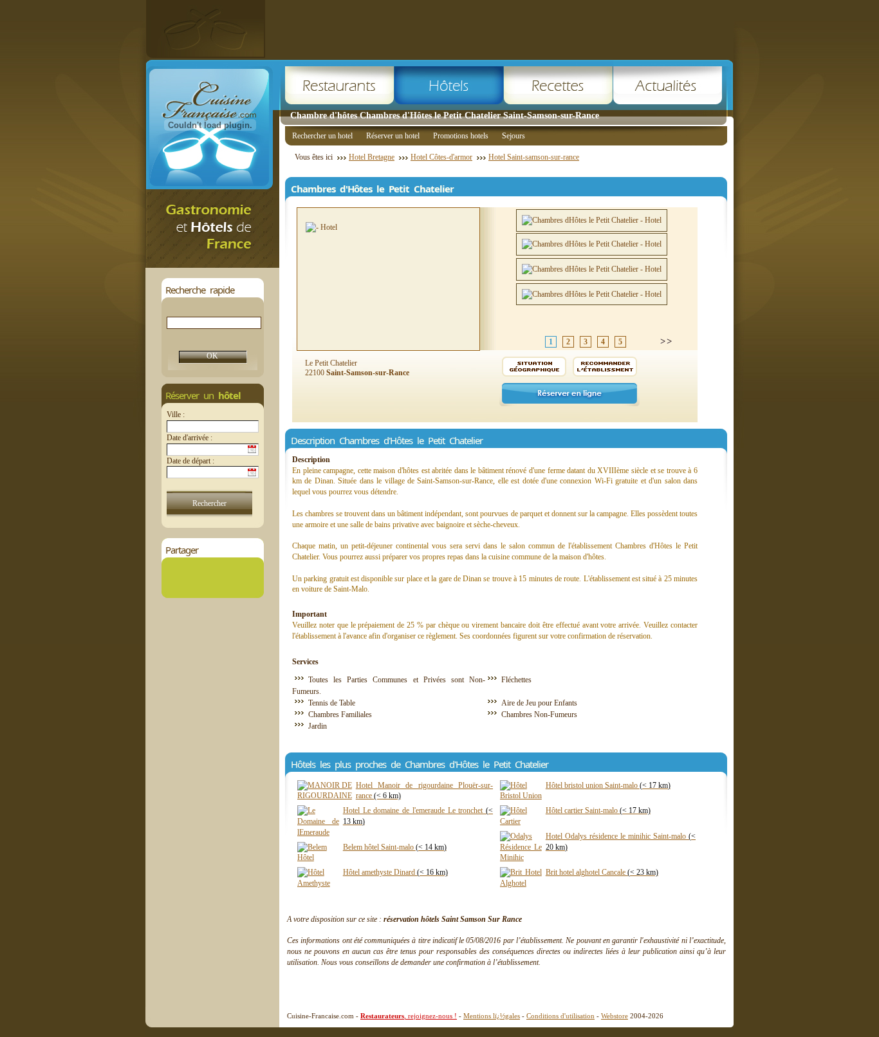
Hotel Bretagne (371, 157)
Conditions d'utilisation (560, 1016)
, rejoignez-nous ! (408, 1016)
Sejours (513, 135)
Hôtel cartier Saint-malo (598, 810)
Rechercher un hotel (322, 135)
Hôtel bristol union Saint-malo (608, 785)
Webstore (614, 1016)
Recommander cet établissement (605, 367)
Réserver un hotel (393, 135)
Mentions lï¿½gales (491, 1016)
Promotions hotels (460, 135)
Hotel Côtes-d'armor (441, 157)
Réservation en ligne (569, 394)
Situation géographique (534, 367)
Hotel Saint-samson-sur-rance (533, 157)
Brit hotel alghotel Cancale (602, 872)
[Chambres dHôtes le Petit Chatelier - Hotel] (592, 220)
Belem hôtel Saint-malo (395, 847)
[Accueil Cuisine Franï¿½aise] (212, 264)
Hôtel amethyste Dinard (395, 872)
